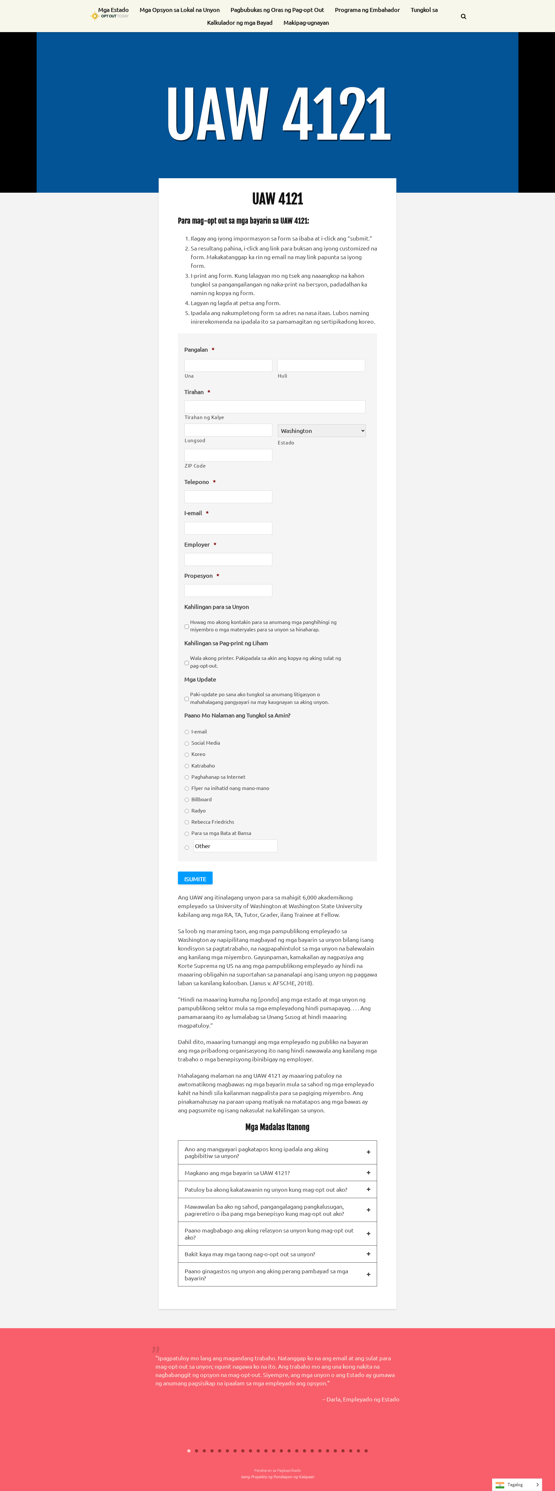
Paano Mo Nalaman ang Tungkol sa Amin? (237, 715)
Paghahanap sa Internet (218, 776)
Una (189, 376)
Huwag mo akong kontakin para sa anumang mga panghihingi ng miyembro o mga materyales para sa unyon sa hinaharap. (263, 625)
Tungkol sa (424, 9)
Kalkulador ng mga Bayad (240, 22)
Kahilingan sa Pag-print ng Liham (226, 642)
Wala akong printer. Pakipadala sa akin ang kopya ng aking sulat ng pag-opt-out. (265, 661)
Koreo (198, 753)
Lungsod (195, 440)
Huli (283, 376)
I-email (196, 512)
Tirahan (197, 391)
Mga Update (200, 679)
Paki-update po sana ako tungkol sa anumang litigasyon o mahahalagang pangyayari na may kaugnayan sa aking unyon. (259, 698)
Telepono (200, 481)
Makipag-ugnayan (306, 22)
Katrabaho (203, 765)
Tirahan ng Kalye (204, 417)
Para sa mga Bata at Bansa (221, 832)
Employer (200, 544)
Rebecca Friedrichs (212, 821)
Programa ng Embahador (367, 9)
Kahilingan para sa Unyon (216, 606)
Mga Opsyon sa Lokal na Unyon (180, 9)
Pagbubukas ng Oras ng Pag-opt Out (277, 9)
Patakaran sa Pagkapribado (277, 1470)
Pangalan (199, 349)
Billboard (201, 799)
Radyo (198, 810)
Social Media (205, 742)
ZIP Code (195, 465)
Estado (286, 442)
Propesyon (201, 575)
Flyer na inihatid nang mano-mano (230, 788)
